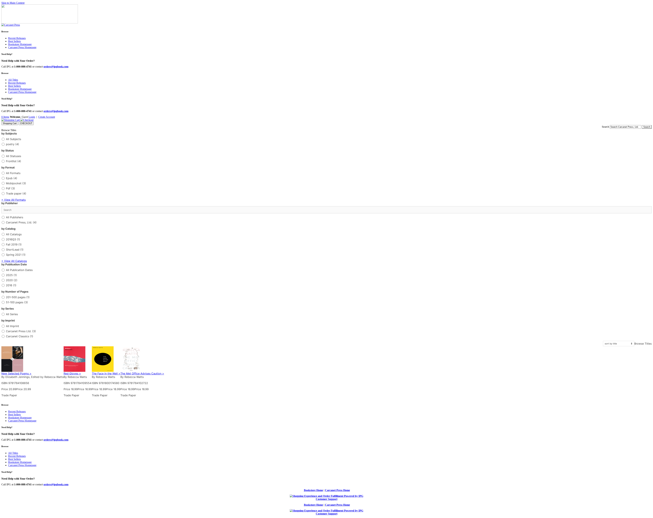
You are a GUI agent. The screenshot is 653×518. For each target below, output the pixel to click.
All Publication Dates (19, 270)
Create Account (46, 116)
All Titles (13, 79)
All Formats (13, 173)
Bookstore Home (313, 490)
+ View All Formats (13, 199)
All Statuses (13, 156)
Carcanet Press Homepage (22, 47)
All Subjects (13, 139)
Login (32, 116)
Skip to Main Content (12, 2)
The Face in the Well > (106, 373)
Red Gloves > (72, 373)
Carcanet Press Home (337, 490)
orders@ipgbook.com (56, 66)
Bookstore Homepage (20, 44)
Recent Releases (17, 38)
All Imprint (12, 326)
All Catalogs (14, 234)
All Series (12, 314)
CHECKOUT (26, 123)
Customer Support (326, 499)
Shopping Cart (10, 123)
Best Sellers (14, 41)
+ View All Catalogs (14, 261)
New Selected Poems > (16, 373)
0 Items (5, 116)
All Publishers (14, 217)
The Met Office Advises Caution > (142, 373)
